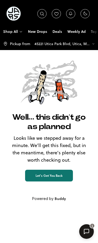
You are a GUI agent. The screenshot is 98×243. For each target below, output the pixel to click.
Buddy (60, 198)
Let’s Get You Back (49, 175)
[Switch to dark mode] (85, 13)
